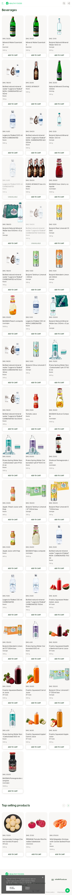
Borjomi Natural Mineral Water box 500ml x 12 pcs (12, 230)
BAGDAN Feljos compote (35, 551)
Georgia (51, 47)
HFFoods (5, 844)
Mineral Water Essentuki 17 (12, 44)
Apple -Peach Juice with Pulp (12, 508)
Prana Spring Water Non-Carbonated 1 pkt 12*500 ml (59, 367)
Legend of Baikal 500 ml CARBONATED (12, 185)
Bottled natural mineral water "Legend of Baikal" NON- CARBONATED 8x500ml (36, 139)
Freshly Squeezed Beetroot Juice (12, 691)
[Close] (43, 878)
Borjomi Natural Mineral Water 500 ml (58, 44)
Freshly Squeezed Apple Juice (58, 736)
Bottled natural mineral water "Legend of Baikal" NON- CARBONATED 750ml (59, 554)
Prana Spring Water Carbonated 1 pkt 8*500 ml (35, 462)
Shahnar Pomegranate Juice (59, 462)
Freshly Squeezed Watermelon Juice (59, 601)
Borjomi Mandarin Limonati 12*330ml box (12, 647)
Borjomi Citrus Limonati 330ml (36, 366)
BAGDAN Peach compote (13, 321)
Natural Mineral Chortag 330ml (59, 88)
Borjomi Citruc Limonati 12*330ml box (59, 691)
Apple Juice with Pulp (11, 551)
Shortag (51, 91)
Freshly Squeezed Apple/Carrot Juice (36, 736)
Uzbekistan (29, 844)
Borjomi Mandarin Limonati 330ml (59, 276)
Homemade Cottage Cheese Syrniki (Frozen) (13, 841)
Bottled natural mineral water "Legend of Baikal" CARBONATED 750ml (36, 602)
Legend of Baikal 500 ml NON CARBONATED (12, 137)
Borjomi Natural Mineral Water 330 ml (58, 137)
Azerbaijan (52, 189)
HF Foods (52, 604)
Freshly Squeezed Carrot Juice (36, 691)
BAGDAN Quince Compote (59, 415)
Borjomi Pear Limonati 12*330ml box (59, 508)
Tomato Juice (31, 414)
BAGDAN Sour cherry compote (59, 185)
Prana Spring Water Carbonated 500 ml (35, 647)
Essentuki (5, 47)
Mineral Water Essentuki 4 (35, 44)
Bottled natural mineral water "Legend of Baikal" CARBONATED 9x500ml (36, 230)
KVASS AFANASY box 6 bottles (36, 185)
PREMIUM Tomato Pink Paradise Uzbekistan (36, 841)
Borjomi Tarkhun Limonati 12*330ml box (36, 508)
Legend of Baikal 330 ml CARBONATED (12, 601)
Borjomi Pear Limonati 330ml (59, 229)
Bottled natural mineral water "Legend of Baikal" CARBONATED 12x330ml (12, 416)
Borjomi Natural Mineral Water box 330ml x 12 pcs (59, 323)
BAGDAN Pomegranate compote (12, 780)
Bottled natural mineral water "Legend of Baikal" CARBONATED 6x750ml (12, 277)
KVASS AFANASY (32, 87)
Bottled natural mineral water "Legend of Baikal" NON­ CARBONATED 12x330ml (12, 368)
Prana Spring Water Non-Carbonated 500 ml (12, 736)
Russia (4, 96)
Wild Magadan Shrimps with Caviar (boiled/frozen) (60, 842)
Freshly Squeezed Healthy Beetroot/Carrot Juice (59, 647)
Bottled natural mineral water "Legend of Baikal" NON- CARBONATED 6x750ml (12, 90)
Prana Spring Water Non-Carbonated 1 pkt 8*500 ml (12, 463)
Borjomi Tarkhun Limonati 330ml (36, 276)
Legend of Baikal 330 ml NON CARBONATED (35, 322)
